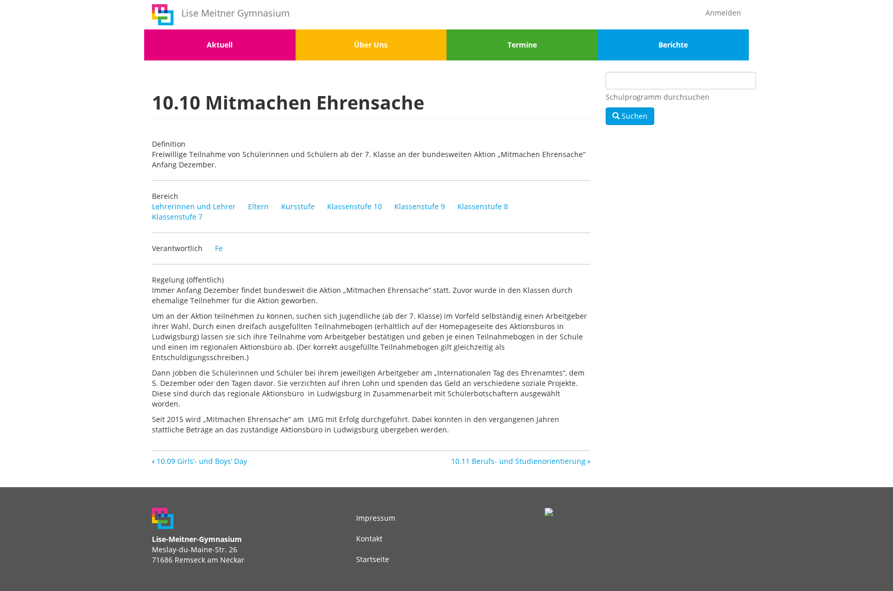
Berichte (673, 45)
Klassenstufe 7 (177, 217)
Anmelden (723, 13)
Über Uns (371, 45)
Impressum (375, 518)
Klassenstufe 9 (419, 206)
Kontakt (369, 538)
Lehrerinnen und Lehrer (194, 206)
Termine (522, 45)
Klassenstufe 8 (482, 206)
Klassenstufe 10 (354, 206)
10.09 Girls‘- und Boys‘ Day (199, 461)
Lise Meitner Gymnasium (235, 13)
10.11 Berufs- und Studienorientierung (520, 461)
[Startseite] (163, 14)
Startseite (372, 559)
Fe (219, 248)
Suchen (634, 116)
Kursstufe (298, 206)
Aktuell (220, 45)
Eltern (258, 206)
